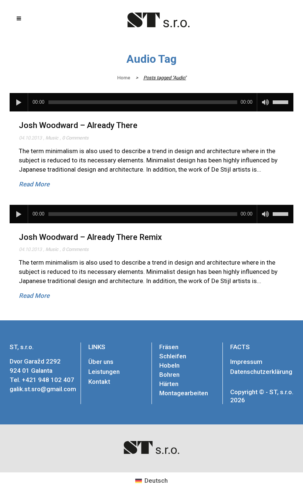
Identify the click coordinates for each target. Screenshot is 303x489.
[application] (151, 102)
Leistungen (104, 371)
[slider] (283, 99)
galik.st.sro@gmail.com (43, 389)
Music (51, 138)
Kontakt (99, 381)
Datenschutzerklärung (261, 371)
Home (123, 77)
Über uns (100, 361)
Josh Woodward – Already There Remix (90, 237)
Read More (34, 184)
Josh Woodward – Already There (78, 125)
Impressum (246, 361)
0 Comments (75, 138)
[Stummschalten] (265, 102)
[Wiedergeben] (18, 102)
